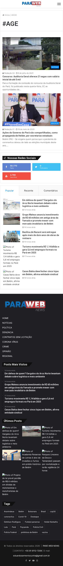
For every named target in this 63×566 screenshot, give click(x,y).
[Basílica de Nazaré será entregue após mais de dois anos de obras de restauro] (11, 236)
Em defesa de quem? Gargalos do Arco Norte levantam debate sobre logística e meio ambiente (39, 203)
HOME (5, 318)
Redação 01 (9, 129)
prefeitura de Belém (29, 532)
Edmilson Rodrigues (12, 522)
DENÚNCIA (7, 332)
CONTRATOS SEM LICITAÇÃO (17, 337)
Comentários (51, 190)
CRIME (5, 346)
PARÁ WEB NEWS (51, 546)
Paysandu (24, 527)
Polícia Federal (10, 532)
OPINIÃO (6, 351)
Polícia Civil (38, 527)
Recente (28, 190)
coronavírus (9, 517)
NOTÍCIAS (7, 323)
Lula (6, 527)
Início (7, 15)
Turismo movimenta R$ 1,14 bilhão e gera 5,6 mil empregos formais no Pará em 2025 (40, 249)
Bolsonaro (32, 511)
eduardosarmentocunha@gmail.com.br (31, 555)
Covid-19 (22, 517)
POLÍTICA (7, 327)
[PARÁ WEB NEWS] (31, 4)
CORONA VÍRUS (10, 342)
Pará (14, 527)
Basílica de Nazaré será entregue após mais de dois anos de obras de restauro (40, 235)
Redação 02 (9, 73)
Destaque (35, 517)
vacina (45, 532)
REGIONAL (7, 356)
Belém (21, 511)
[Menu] (59, 4)
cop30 (53, 511)
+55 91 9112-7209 (33, 550)
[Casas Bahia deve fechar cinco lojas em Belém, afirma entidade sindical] (11, 278)
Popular (9, 190)
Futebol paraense (32, 522)
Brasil (43, 511)
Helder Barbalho (51, 522)
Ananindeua (9, 511)
